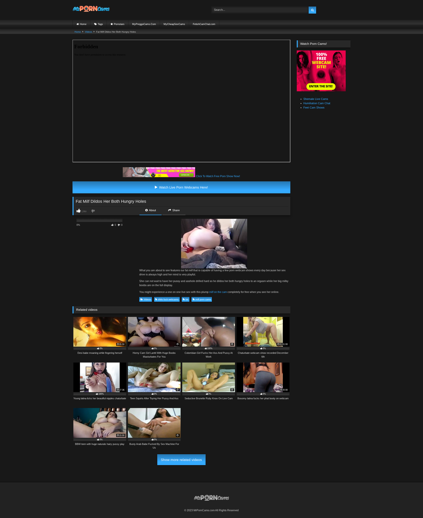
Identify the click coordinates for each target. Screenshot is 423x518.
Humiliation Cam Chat (316, 103)
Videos (88, 31)
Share (176, 210)
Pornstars (119, 24)
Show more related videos (181, 460)
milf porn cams (203, 299)
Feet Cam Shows (314, 107)
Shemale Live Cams (315, 99)
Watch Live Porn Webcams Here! (183, 187)
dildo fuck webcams (168, 299)
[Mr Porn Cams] (91, 9)
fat (187, 299)
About (152, 210)
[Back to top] (412, 507)
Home (83, 24)
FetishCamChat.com (204, 24)
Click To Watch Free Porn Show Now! (218, 176)
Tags (100, 24)
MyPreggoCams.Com (144, 24)
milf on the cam (218, 292)
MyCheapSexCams (174, 24)
